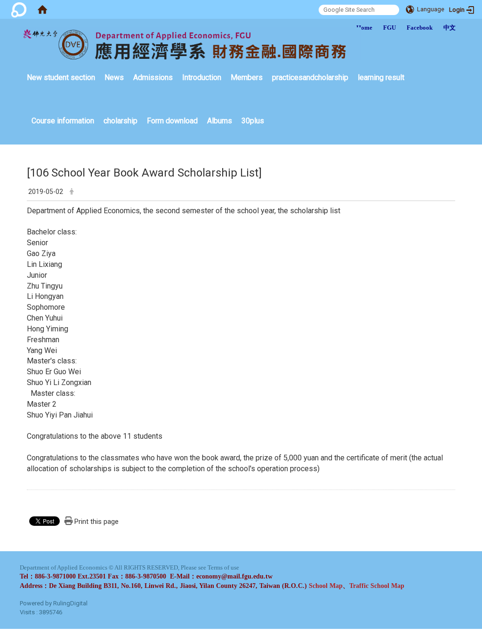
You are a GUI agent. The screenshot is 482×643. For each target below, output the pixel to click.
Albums (219, 120)
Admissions (153, 77)
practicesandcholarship (310, 77)
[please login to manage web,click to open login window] (19, 9)
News (114, 77)
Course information (63, 120)
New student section (61, 77)
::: (22, 62)
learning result (381, 77)
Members (247, 77)
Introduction (201, 77)
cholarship (120, 120)
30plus (252, 120)
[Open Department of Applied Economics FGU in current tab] (191, 43)
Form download (172, 120)
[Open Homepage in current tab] (42, 9)
